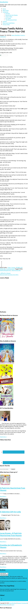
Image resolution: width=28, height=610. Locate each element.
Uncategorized (10, 269)
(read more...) (3, 437)
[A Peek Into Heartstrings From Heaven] (5, 484)
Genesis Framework (22, 603)
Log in (12, 604)
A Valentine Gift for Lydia (10, 512)
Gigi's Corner (11, 267)
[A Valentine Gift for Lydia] (4, 508)
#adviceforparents (5, 270)
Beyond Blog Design (5, 604)
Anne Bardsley (4, 2)
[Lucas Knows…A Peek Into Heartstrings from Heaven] (5, 529)
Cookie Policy (8, 583)
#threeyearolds (16, 270)
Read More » (3, 496)
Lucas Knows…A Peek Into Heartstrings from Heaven (11, 534)
